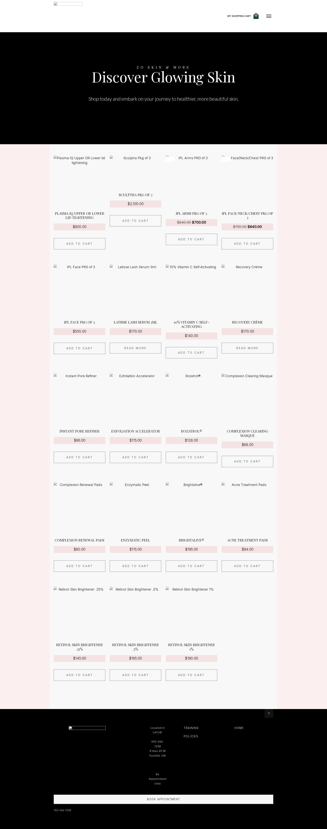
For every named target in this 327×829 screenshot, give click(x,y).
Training (191, 727)
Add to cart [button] (79, 243)
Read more (135, 348)
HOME (239, 727)
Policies (191, 736)
